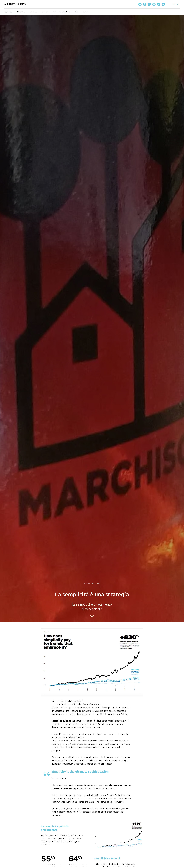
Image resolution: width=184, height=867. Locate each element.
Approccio (8, 12)
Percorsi (33, 12)
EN (174, 4)
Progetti (45, 12)
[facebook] (158, 4)
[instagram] (154, 4)
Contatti (87, 12)
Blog (76, 12)
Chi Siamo (21, 12)
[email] (140, 4)
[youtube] (163, 4)
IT (178, 4)
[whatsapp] (144, 4)
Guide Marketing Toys (61, 12)
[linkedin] (149, 4)
